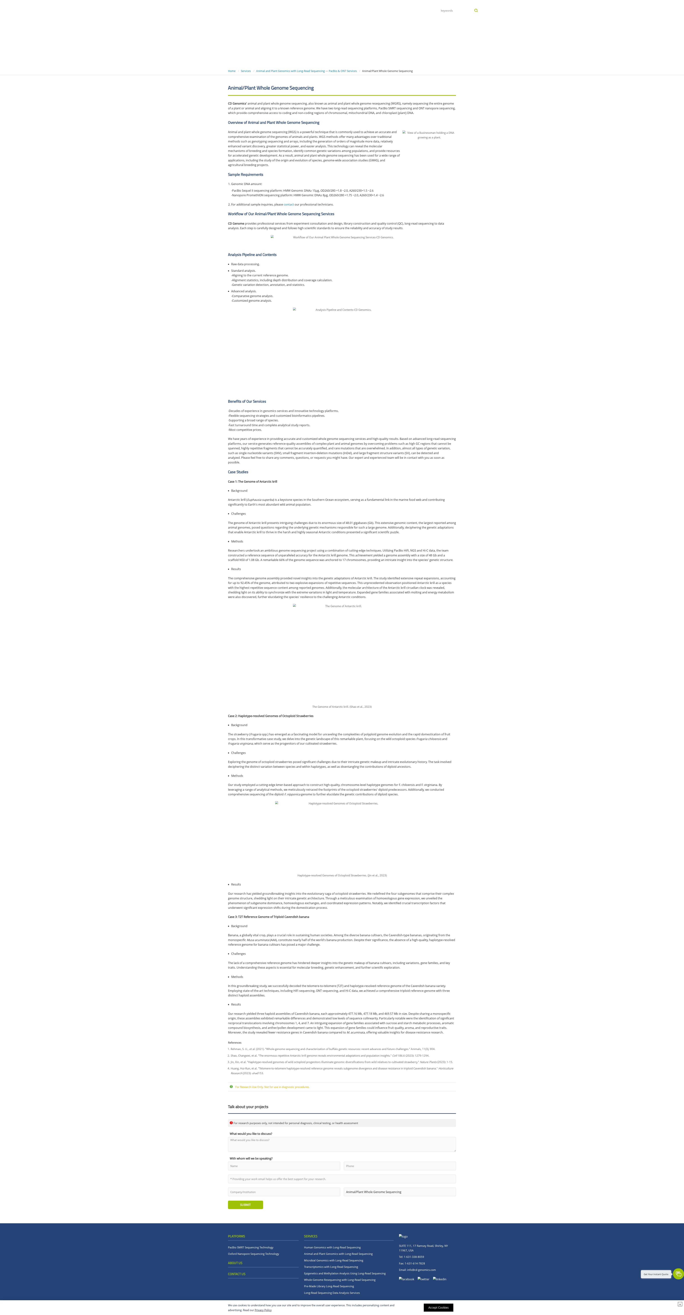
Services (335, 10)
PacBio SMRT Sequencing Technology (250, 1247)
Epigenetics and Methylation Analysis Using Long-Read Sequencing (345, 1273)
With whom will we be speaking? (251, 1158)
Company (402, 10)
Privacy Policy (263, 1310)
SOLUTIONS (379, 10)
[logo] (231, 10)
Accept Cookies (438, 1307)
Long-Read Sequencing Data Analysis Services (332, 1293)
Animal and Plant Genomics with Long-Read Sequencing (338, 1254)
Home (232, 71)
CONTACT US (236, 1274)
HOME (293, 10)
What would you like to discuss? (251, 1134)
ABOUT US (235, 1263)
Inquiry (423, 10)
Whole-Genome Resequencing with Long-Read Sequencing (339, 1280)
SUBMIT (245, 1205)
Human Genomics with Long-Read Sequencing (332, 1247)
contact (289, 204)
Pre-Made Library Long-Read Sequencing (329, 1286)
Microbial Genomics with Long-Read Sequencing (333, 1260)
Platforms (313, 10)
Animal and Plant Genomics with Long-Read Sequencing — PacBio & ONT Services (306, 71)
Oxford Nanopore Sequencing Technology (253, 1254)
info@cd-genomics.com (421, 1270)
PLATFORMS (236, 1236)
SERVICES (310, 1236)
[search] (476, 10)
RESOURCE (356, 10)
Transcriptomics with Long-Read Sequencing (331, 1267)
